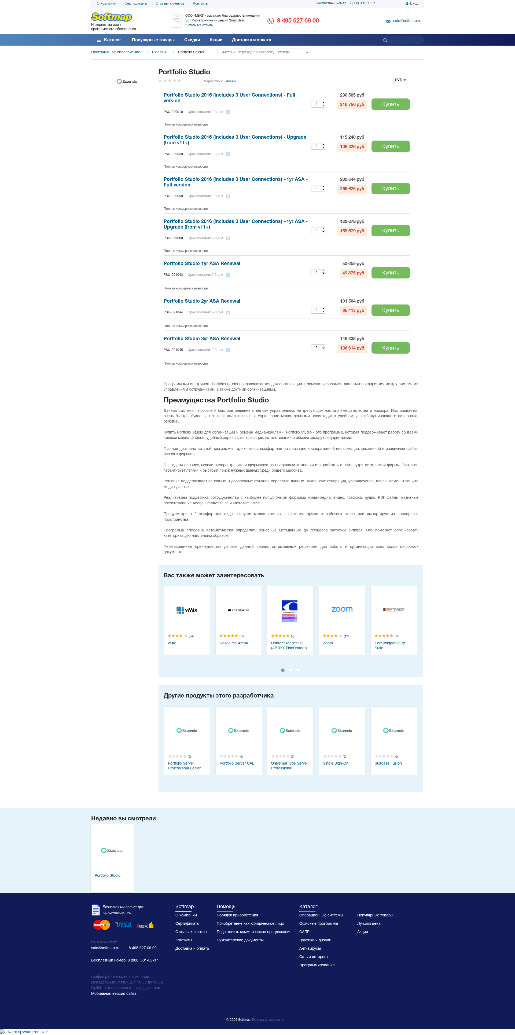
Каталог (112, 40)
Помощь (226, 907)
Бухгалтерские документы (240, 940)
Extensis (230, 81)
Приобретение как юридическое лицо (250, 924)
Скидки (192, 40)
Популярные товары (153, 40)
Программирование (317, 965)
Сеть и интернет (313, 957)
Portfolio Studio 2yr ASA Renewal (202, 301)
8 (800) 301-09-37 (143, 960)
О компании (106, 3)
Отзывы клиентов (170, 3)
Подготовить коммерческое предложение (254, 932)
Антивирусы (310, 948)
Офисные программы (318, 924)
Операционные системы (321, 915)
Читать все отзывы (199, 25)
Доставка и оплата (251, 40)
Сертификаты (136, 3)
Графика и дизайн (315, 940)
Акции (215, 40)
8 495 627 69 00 (298, 21)
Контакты (200, 3)
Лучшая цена (369, 924)
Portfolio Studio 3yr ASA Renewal (202, 339)
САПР (304, 932)
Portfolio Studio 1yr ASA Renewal (202, 264)
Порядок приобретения (237, 915)
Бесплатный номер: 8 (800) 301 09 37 (345, 3)
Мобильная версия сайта (114, 994)
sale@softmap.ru (407, 21)
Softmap (184, 907)
